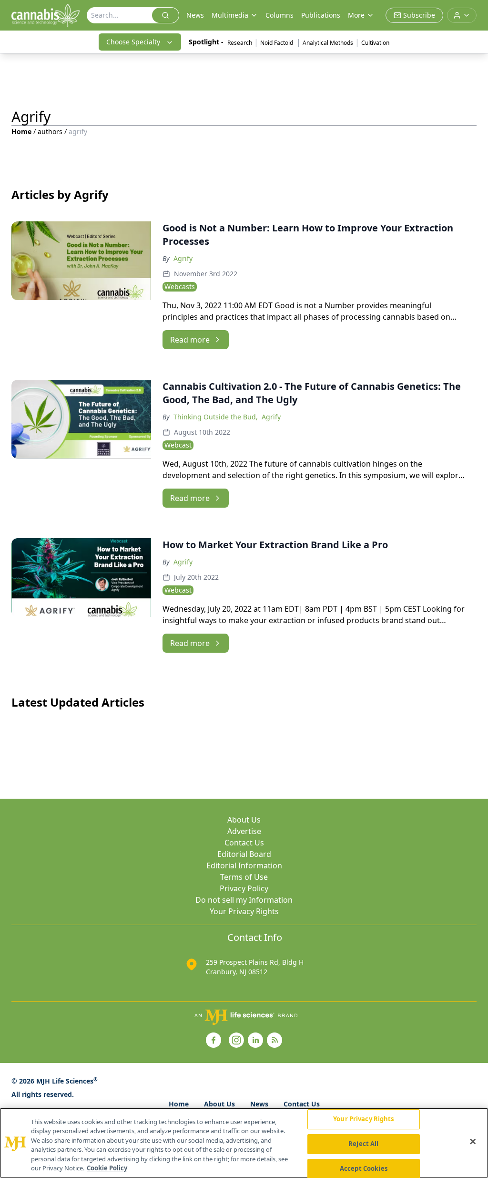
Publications (320, 15)
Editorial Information (244, 865)
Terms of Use (244, 877)
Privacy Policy (244, 888)
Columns (279, 15)
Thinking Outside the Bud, (215, 416)
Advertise (244, 831)
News (195, 15)
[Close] (472, 1141)
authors (50, 131)
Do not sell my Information (244, 900)
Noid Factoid (277, 43)
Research (239, 43)
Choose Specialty (133, 41)
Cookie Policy (107, 1168)
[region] (244, 1143)
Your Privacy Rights (244, 911)
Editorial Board (244, 854)
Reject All (363, 1143)
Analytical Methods (328, 43)
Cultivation (375, 43)
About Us (244, 819)
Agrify (183, 258)
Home (21, 131)
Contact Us (244, 842)
